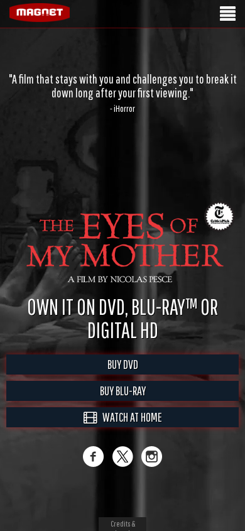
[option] (122, 93)
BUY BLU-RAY (123, 390)
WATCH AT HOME (129, 417)
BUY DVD (122, 364)
